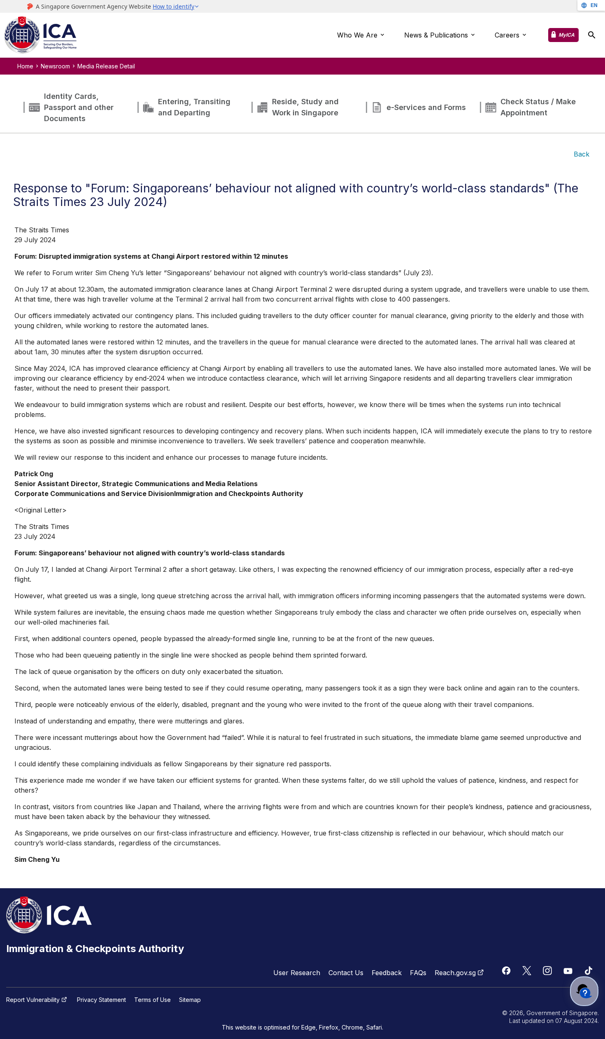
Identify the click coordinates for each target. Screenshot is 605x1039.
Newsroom (55, 66)
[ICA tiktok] (588, 970)
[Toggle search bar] (592, 35)
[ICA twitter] (526, 970)
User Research (296, 972)
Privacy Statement (101, 1000)
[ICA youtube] (567, 970)
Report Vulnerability (33, 1000)
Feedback (387, 972)
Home (25, 66)
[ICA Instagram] (547, 970)
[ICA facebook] (506, 970)
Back (581, 154)
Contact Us (345, 972)
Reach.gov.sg (455, 972)
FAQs (418, 972)
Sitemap (190, 1000)
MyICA (566, 35)
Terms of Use (152, 1000)
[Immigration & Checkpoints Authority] (40, 35)
